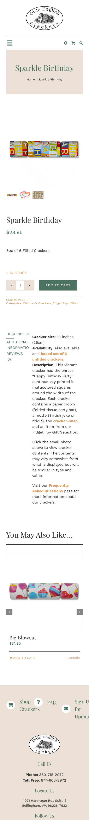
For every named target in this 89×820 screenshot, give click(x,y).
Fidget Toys (61, 303)
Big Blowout (22, 637)
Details (74, 658)
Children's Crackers (37, 303)
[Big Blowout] (44, 591)
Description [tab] (10, 334)
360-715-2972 (51, 774)
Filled (74, 303)
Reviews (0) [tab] (10, 356)
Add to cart (58, 285)
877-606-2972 (53, 780)
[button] (9, 612)
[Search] (81, 43)
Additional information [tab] (10, 345)
